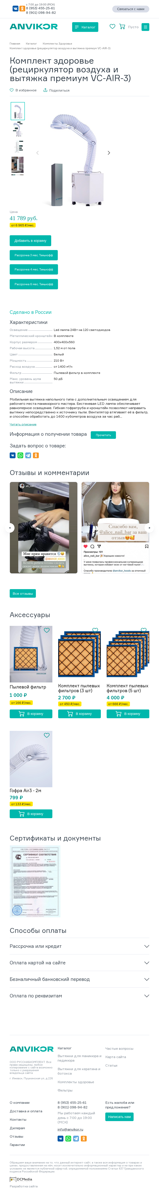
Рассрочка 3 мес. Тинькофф (34, 255)
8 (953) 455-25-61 (40, 8)
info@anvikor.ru (70, 1129)
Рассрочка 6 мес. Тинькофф (34, 284)
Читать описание (23, 424)
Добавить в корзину (30, 241)
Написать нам (119, 1117)
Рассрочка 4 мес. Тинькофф (34, 269)
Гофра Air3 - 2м (25, 790)
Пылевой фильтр (28, 686)
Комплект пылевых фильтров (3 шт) (79, 688)
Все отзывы (23, 593)
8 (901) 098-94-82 (41, 12)
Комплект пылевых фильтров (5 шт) (127, 688)
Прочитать (103, 435)
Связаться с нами (130, 9)
